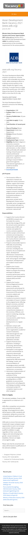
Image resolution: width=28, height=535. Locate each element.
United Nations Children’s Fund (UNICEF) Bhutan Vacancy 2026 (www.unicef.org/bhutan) (12, 478)
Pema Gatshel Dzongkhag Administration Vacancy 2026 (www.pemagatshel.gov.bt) (12, 489)
